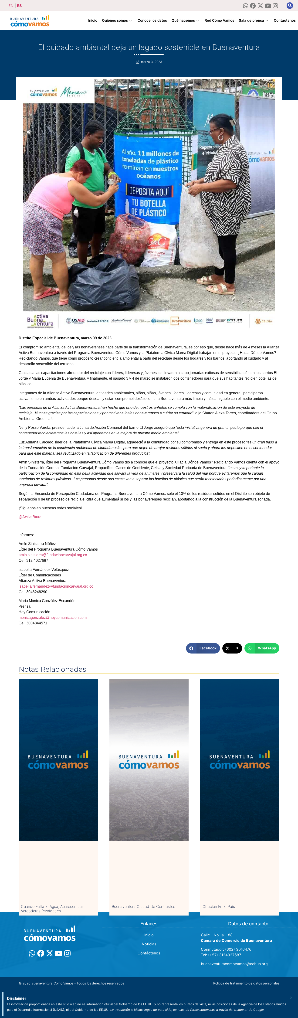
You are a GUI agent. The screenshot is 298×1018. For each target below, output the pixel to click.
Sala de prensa (251, 20)
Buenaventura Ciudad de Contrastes (143, 906)
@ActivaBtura (30, 517)
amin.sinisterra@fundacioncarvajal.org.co (53, 555)
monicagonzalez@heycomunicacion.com (53, 618)
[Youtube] (268, 6)
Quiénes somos (115, 20)
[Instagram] (275, 6)
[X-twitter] (260, 6)
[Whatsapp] (245, 6)
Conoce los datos (152, 20)
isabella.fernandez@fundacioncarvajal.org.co (56, 586)
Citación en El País (219, 906)
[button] (290, 5)
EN (11, 5)
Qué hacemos (183, 20)
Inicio (92, 20)
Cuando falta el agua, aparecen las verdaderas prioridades (52, 908)
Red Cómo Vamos (219, 20)
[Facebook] (253, 6)
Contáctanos (285, 20)
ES (19, 5)
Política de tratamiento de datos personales (246, 983)
